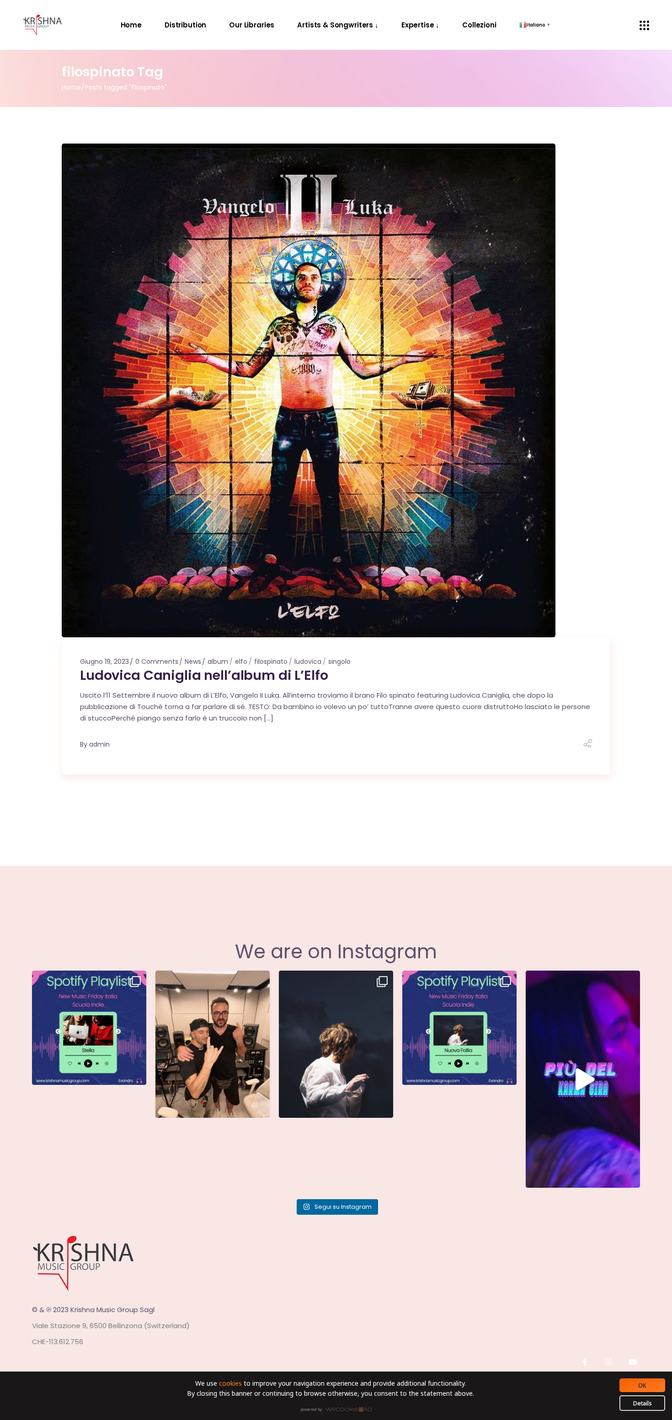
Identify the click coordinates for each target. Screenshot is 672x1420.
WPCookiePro (338, 1410)
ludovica (307, 661)
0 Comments (156, 661)
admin (99, 744)
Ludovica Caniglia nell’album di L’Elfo (204, 675)
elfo (241, 661)
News (193, 661)
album (218, 661)
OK (642, 1385)
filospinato (271, 661)
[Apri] (89, 1028)
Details (642, 1403)
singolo (339, 661)
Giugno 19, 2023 (104, 661)
